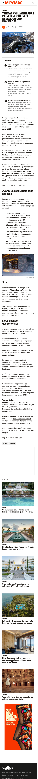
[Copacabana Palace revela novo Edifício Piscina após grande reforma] (18, 494)
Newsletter (10, 775)
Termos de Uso (24, 775)
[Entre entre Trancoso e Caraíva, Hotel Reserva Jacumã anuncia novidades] (18, 605)
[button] (3, 3)
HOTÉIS (5, 10)
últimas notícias (18, 428)
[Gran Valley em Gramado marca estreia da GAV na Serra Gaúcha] (18, 568)
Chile (5, 443)
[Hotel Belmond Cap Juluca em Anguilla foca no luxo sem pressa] (18, 531)
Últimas (4, 775)
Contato (17, 775)
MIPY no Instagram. (15, 438)
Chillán (12, 443)
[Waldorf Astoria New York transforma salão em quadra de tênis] (18, 681)
